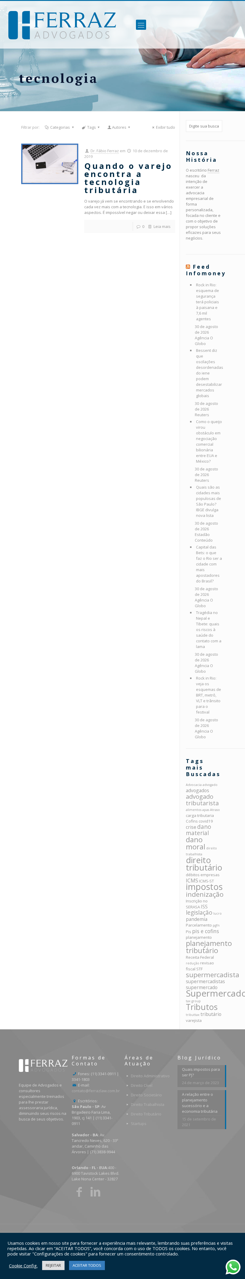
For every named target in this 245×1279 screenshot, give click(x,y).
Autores (119, 127)
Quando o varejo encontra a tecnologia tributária (128, 177)
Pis (188, 931)
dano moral (195, 842)
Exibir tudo (165, 127)
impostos (204, 886)
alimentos (193, 810)
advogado (210, 785)
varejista (194, 1020)
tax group (193, 1001)
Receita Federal (200, 957)
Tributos (202, 1006)
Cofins (192, 821)
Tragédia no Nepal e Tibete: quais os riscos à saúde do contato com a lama (208, 629)
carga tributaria (200, 815)
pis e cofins (205, 931)
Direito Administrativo (150, 1075)
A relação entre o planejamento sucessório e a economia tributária (200, 1103)
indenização (204, 894)
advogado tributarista (202, 799)
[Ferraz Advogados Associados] (62, 25)
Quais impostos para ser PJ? (201, 1072)
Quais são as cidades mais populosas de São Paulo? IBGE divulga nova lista (208, 501)
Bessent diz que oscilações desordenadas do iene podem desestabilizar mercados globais (209, 373)
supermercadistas (205, 981)
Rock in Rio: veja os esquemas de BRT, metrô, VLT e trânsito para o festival (208, 695)
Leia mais (162, 226)
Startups (138, 1123)
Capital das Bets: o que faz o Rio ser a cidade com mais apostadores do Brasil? (209, 564)
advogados (197, 790)
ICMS (192, 880)
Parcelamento (199, 925)
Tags (91, 127)
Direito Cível (141, 1085)
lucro (217, 913)
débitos (193, 874)
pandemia (196, 919)
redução (192, 963)
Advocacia (194, 785)
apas (205, 810)
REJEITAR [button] (53, 1265)
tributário (210, 1014)
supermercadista (212, 974)
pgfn (216, 925)
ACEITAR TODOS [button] (87, 1265)
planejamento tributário (209, 946)
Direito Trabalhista (147, 1104)
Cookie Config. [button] (23, 1265)
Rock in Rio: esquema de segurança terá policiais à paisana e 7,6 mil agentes (207, 301)
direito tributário (204, 863)
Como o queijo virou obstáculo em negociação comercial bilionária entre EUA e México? (209, 441)
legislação (199, 912)
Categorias (60, 127)
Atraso (215, 810)
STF (199, 969)
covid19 (206, 821)
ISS (204, 906)
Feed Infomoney (206, 270)
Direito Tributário (146, 1114)
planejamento (199, 937)
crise (191, 827)
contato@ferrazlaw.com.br (96, 1090)
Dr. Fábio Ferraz (105, 150)
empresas (210, 874)
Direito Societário (146, 1095)
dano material (198, 830)
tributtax (193, 1015)
